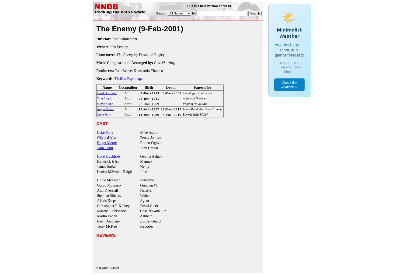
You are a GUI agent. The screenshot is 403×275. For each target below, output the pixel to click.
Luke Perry (105, 132)
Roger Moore (107, 143)
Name (107, 87)
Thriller (120, 79)
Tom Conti (105, 148)
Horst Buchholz (108, 156)
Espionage (134, 79)
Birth (149, 87)
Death (171, 87)
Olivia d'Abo (106, 138)
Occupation (128, 87)
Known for (202, 87)
